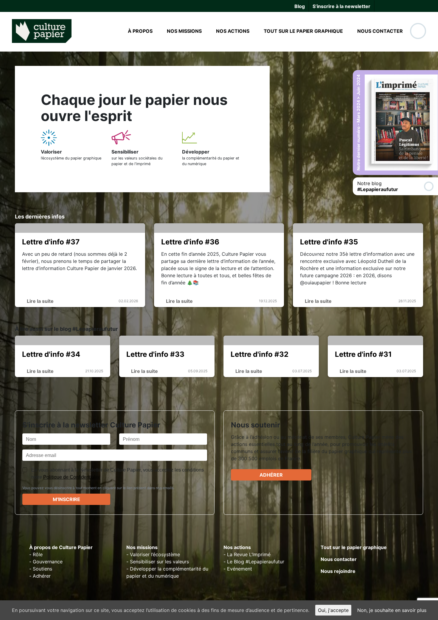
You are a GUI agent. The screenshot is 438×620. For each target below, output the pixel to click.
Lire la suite (40, 301)
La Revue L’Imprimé (249, 554)
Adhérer (271, 475)
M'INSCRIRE (66, 499)
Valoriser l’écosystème (155, 554)
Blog (299, 6)
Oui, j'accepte (333, 610)
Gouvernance (48, 562)
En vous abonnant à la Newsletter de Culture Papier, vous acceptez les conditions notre (117, 473)
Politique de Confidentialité (71, 477)
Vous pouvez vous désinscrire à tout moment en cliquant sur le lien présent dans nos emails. (98, 488)
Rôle (38, 554)
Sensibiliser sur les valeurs (159, 562)
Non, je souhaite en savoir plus (391, 610)
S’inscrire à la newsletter (341, 6)
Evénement (239, 569)
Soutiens (42, 569)
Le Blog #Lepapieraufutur (255, 562)
